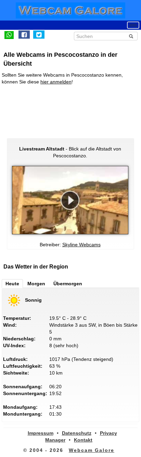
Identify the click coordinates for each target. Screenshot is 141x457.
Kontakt (83, 440)
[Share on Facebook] (24, 34)
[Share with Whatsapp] (9, 34)
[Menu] (133, 25)
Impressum (40, 433)
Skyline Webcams (81, 244)
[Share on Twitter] (39, 34)
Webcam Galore (91, 450)
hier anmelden (56, 81)
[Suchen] (131, 36)
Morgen (36, 283)
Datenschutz (76, 433)
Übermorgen (67, 283)
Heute (12, 283)
